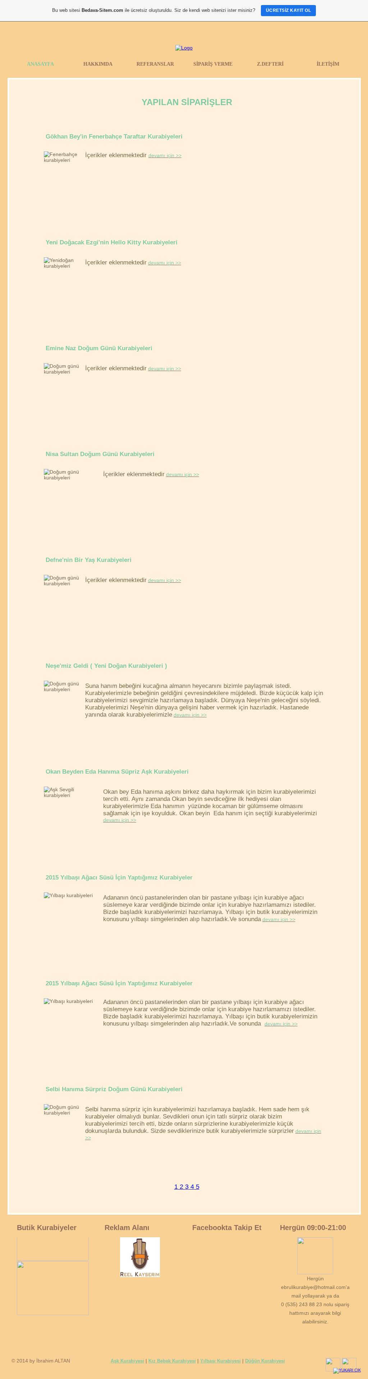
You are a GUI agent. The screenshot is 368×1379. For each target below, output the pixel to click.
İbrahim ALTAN (53, 1361)
